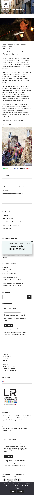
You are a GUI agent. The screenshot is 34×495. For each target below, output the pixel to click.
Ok (13, 491)
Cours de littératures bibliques (10, 225)
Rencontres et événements (10, 232)
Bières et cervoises (7, 218)
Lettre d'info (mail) (10, 308)
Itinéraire (5, 360)
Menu (17, 16)
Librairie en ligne (7, 228)
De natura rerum (13, 9)
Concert (8, 175)
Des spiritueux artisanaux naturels (11, 222)
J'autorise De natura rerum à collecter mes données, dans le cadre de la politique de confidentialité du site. (16, 317)
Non (20, 491)
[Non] (32, 488)
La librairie (5, 215)
